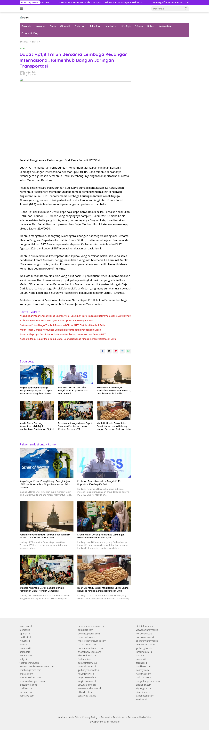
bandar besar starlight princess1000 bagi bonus (161, 41)
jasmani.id (25, 629)
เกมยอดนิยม (165, 26)
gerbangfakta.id (144, 648)
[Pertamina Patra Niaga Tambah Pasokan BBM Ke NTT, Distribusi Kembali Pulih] (114, 375)
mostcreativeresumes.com (92, 640)
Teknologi (95, 26)
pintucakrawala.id (87, 684)
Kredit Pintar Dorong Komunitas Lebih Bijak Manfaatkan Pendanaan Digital (60, 329)
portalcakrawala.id (145, 637)
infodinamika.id (144, 651)
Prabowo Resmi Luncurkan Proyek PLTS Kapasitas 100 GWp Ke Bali (56, 320)
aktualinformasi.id (87, 655)
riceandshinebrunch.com (91, 648)
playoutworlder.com (30, 677)
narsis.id (140, 655)
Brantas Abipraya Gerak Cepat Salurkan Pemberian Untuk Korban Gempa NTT (63, 334)
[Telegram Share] (122, 351)
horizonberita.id (144, 633)
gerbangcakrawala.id (88, 670)
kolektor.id (141, 699)
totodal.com (26, 692)
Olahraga (80, 26)
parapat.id (25, 651)
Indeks (61, 717)
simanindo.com (144, 692)
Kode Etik (74, 717)
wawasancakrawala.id (89, 688)
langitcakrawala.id (87, 677)
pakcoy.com (142, 670)
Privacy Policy (89, 717)
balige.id (24, 659)
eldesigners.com (28, 684)
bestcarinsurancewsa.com (91, 626)
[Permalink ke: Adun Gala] (22, 73)
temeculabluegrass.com (32, 681)
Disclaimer (118, 717)
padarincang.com (145, 695)
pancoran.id (26, 626)
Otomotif (65, 26)
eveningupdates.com (89, 633)
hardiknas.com (143, 666)
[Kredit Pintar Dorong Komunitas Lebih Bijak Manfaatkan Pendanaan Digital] (37, 410)
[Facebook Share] (102, 351)
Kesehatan (110, 26)
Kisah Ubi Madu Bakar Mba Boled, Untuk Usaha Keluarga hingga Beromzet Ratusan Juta (68, 338)
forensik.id (141, 662)
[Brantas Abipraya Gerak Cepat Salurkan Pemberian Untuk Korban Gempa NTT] (75, 410)
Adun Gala (31, 72)
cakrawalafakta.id (87, 695)
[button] (186, 8)
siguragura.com (144, 688)
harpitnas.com (143, 673)
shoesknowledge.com (89, 651)
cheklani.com (26, 688)
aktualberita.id (85, 692)
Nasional (40, 26)
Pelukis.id (115, 721)
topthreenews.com (30, 662)
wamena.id (25, 648)
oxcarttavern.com (87, 644)
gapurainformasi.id (87, 662)
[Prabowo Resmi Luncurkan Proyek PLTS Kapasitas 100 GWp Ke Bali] (75, 375)
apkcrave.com (27, 695)
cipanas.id (25, 633)
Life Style (126, 26)
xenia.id (23, 644)
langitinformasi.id (87, 681)
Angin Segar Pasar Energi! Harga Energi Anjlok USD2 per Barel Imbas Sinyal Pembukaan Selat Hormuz (75, 315)
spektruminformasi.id (147, 640)
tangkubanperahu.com (148, 681)
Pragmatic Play (30, 33)
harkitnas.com (143, 677)
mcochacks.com (86, 637)
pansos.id (141, 659)
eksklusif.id (25, 637)
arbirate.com (26, 673)
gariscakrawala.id (87, 666)
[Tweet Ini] (109, 351)
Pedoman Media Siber (140, 717)
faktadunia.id (84, 659)
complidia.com (85, 629)
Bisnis (53, 26)
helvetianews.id (86, 673)
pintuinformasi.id (144, 626)
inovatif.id (25, 640)
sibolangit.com (143, 684)
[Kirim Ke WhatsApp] (128, 351)
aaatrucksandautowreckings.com (37, 666)
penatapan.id (26, 655)
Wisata (139, 26)
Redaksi (105, 717)
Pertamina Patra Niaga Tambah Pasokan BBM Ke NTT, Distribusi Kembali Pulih (62, 325)
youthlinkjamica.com (30, 670)
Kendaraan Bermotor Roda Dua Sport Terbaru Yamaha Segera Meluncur (78, 2)
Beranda (26, 26)
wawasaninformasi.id (147, 629)
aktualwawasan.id (145, 644)
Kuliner (151, 26)
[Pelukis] (25, 17)
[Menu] (22, 8)
